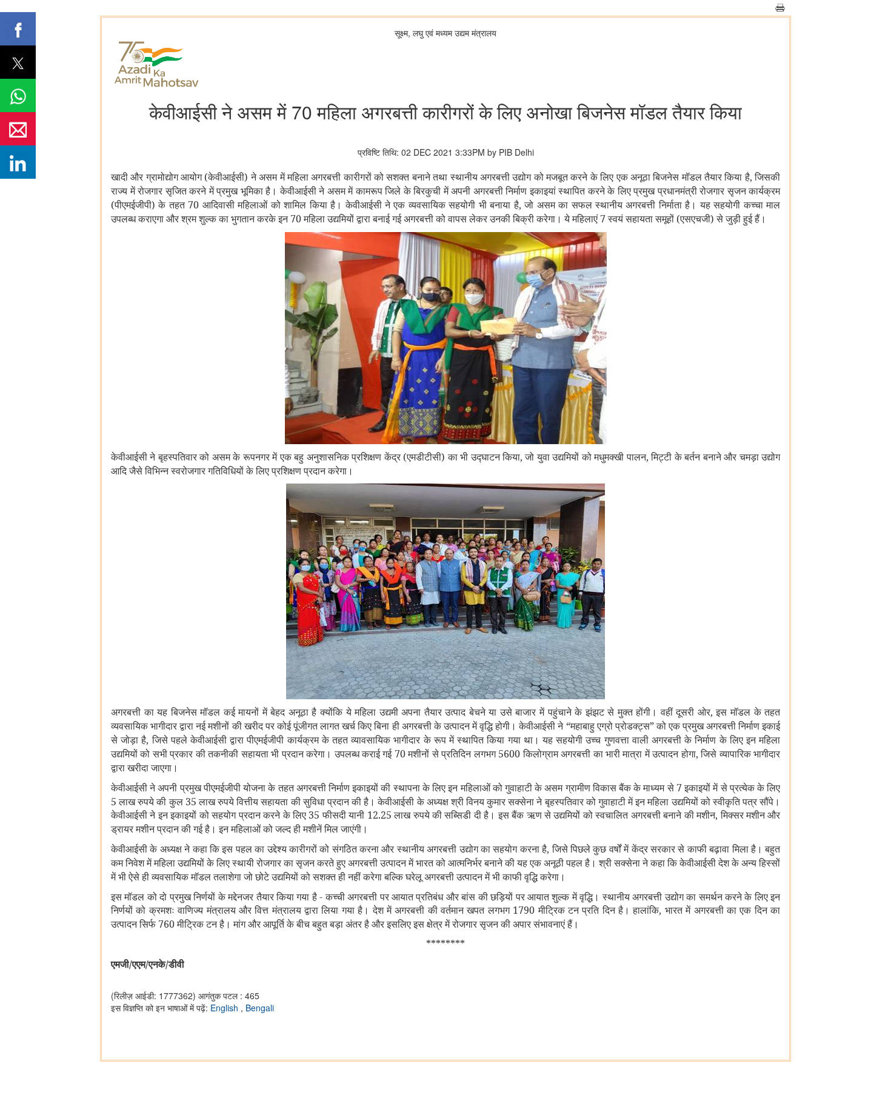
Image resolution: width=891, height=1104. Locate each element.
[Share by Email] (18, 128)
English (225, 1008)
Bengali (259, 1008)
